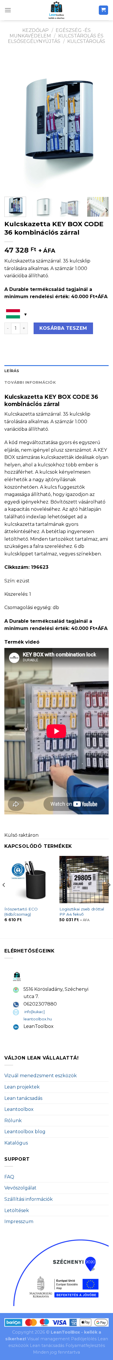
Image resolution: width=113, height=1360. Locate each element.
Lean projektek (22, 1087)
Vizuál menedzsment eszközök (40, 1075)
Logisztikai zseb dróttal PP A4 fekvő (81, 912)
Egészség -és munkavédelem (50, 33)
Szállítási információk (28, 1199)
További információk (30, 382)
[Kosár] (103, 10)
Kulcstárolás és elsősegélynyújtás (55, 38)
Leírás (11, 371)
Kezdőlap (35, 30)
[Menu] (7, 10)
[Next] (99, 123)
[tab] (56, 371)
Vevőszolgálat (20, 1188)
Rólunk (13, 1120)
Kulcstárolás (86, 41)
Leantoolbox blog (24, 1131)
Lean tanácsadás (23, 1098)
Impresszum (18, 1221)
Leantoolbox (19, 1109)
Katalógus (16, 1143)
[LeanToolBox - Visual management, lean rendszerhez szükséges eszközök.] (56, 10)
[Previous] (13, 123)
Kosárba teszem (63, 328)
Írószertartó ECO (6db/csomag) (21, 912)
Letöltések (16, 1210)
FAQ (9, 1177)
